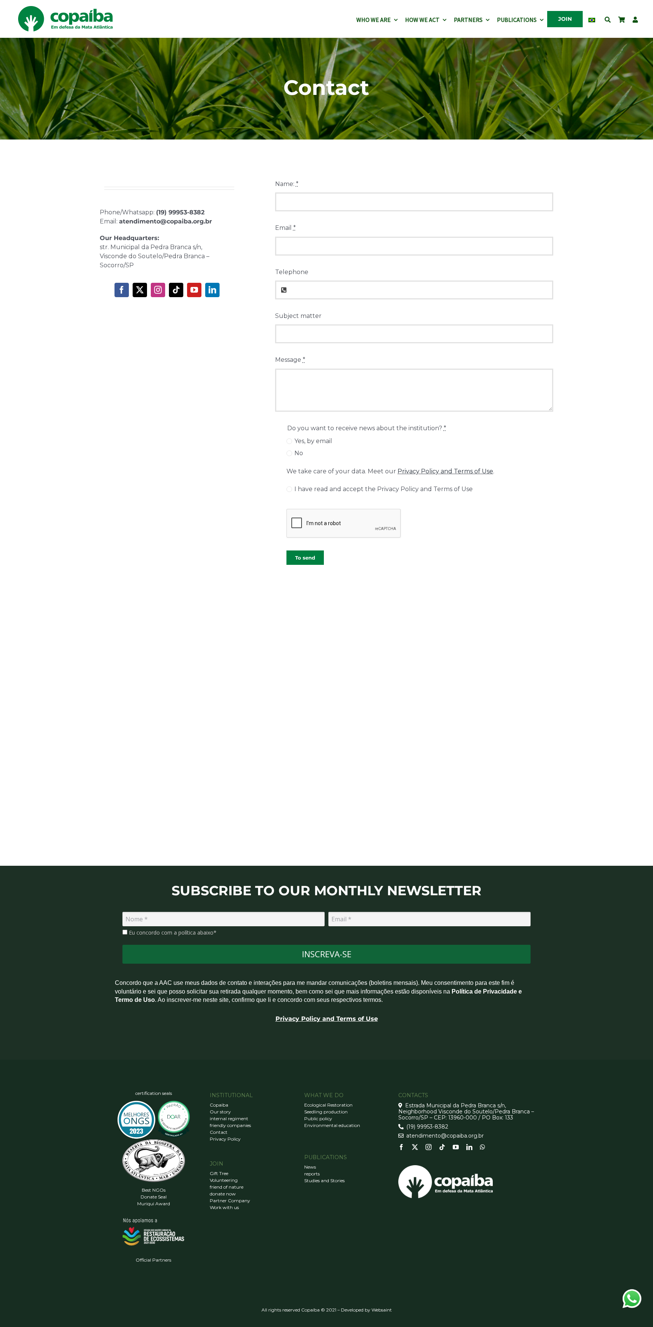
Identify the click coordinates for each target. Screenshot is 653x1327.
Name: (287, 184)
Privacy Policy (225, 1139)
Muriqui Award (153, 1203)
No (298, 453)
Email (285, 227)
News (310, 1167)
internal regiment (229, 1118)
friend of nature (226, 1187)
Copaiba (219, 1105)
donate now (223, 1194)
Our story (220, 1112)
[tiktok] (176, 290)
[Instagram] (158, 290)
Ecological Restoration (328, 1105)
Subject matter (298, 315)
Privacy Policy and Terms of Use (445, 471)
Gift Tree (219, 1173)
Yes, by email (313, 441)
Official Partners (153, 1260)
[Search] (607, 19)
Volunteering (224, 1180)
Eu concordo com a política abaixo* (172, 932)
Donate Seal (154, 1197)
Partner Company (230, 1200)
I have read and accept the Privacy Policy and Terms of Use (383, 489)
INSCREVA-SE (326, 954)
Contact (218, 1132)
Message (290, 359)
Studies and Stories (324, 1180)
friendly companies (230, 1125)
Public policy (318, 1118)
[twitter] (140, 290)
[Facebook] (122, 290)
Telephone (291, 272)
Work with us (224, 1207)
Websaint (381, 1310)
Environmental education (332, 1125)
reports (312, 1174)
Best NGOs (154, 1190)
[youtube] (194, 290)
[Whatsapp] (482, 1147)
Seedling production (326, 1112)
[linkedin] (212, 290)
